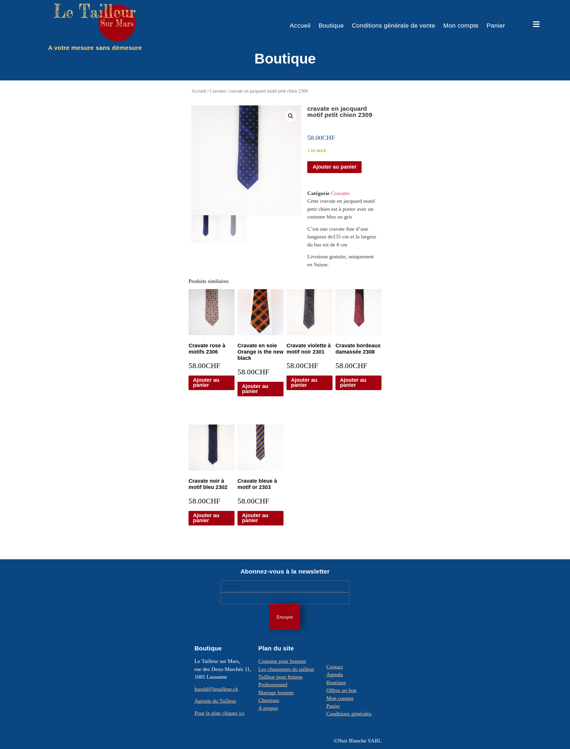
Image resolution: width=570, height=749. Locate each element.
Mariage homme (276, 693)
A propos (268, 708)
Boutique (331, 25)
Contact (334, 667)
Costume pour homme (282, 661)
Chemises (268, 700)
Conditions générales (348, 714)
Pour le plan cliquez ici (219, 713)
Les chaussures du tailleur (286, 669)
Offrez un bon (341, 690)
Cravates (218, 91)
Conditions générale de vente (393, 25)
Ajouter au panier (335, 167)
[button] (290, 116)
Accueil (300, 25)
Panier (496, 25)
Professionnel (272, 685)
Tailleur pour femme (280, 677)
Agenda (334, 674)
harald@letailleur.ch (216, 689)
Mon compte (461, 25)
